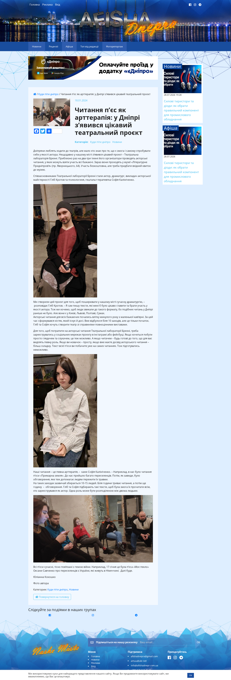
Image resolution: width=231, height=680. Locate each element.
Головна (35, 4)
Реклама (47, 4)
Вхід (57, 4)
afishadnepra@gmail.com (144, 656)
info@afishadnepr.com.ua (144, 665)
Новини (74, 589)
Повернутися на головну (53, 597)
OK (198, 642)
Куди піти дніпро (48, 94)
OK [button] (190, 675)
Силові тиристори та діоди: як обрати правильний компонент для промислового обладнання (181, 110)
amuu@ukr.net (139, 660)
